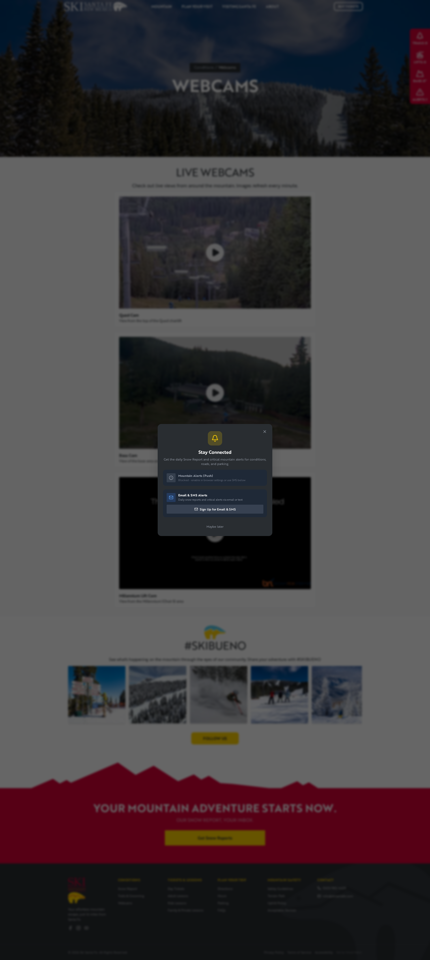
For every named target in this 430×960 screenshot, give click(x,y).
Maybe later (215, 526)
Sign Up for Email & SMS (218, 509)
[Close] (265, 432)
